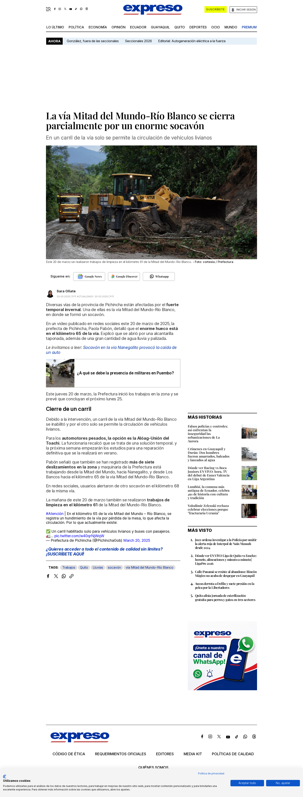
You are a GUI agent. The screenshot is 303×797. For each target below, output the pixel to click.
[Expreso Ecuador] (79, 741)
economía (98, 27)
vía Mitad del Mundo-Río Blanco (149, 567)
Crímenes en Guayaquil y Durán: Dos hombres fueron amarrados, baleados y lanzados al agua (208, 454)
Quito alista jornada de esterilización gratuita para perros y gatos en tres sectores (225, 597)
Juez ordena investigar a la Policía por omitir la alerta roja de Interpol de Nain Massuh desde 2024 (225, 544)
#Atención (54, 513)
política (76, 27)
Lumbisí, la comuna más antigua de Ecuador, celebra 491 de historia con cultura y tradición (208, 492)
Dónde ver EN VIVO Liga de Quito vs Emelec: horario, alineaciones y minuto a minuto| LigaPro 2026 (226, 559)
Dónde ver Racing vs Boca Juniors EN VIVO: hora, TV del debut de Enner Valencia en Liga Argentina (208, 473)
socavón (114, 567)
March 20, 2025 (136, 540)
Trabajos (68, 567)
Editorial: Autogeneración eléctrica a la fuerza (191, 41)
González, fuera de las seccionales (93, 41)
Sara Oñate (66, 291)
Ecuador (138, 27)
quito (179, 27)
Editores (165, 754)
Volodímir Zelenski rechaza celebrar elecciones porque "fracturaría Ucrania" (208, 509)
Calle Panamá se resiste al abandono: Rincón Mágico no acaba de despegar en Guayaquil (226, 573)
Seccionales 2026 (138, 41)
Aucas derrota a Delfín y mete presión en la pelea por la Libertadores (224, 585)
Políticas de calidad (233, 754)
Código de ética (69, 754)
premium (249, 27)
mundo (230, 27)
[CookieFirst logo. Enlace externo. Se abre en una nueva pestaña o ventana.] (4, 776)
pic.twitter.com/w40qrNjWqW (79, 536)
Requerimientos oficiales (120, 754)
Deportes (198, 27)
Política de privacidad (211, 773)
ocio (215, 27)
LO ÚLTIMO (55, 27)
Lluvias (98, 567)
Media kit (193, 754)
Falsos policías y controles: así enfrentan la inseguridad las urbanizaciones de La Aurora (208, 433)
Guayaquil (160, 27)
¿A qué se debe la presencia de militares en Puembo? (125, 373)
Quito (84, 567)
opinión (119, 27)
